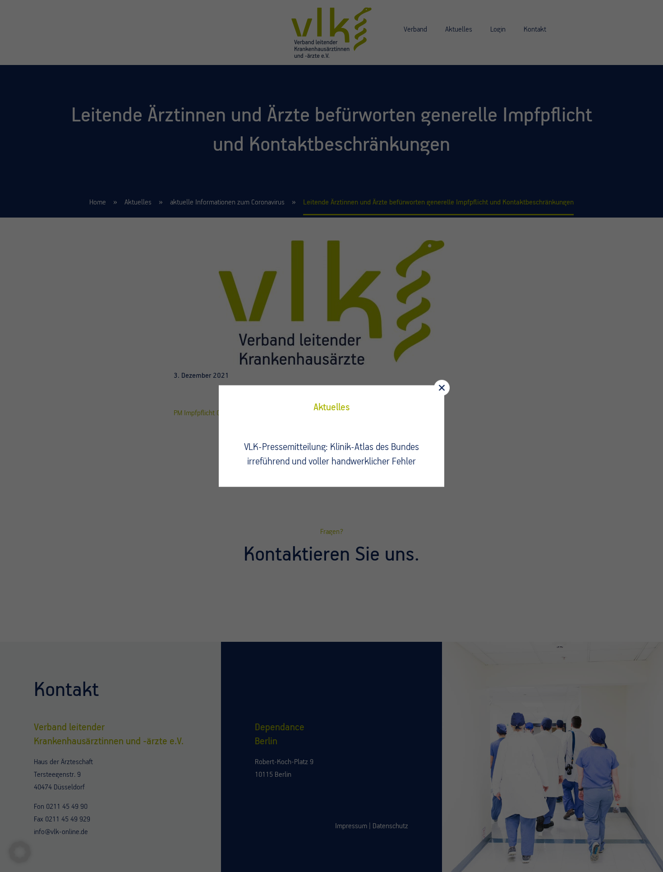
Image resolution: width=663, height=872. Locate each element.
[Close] (442, 388)
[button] (20, 852)
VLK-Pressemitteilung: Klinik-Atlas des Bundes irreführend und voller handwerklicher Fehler (331, 454)
